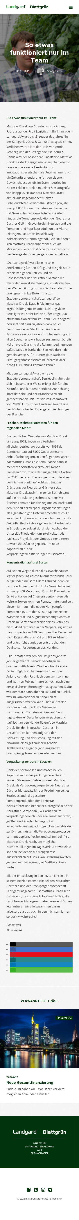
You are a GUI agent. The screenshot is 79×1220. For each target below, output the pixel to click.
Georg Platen (55, 71)
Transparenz (64, 1017)
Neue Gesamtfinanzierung (29, 1082)
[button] (13, 944)
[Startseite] (39, 1132)
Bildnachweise (40, 1153)
